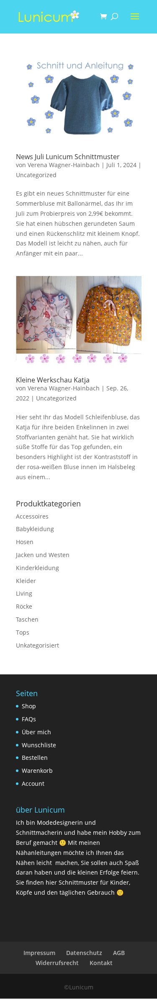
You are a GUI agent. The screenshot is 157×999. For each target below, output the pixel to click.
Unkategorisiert (37, 645)
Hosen (24, 542)
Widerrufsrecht (57, 963)
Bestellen (35, 758)
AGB (119, 953)
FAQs (29, 719)
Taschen (27, 619)
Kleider (26, 581)
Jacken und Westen (42, 555)
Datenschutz (84, 953)
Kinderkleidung (37, 568)
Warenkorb (37, 770)
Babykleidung (35, 529)
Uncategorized (36, 175)
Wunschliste (39, 745)
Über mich (36, 732)
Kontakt (101, 963)
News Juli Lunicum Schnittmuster (68, 156)
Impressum (39, 953)
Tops (22, 632)
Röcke (24, 606)
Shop (29, 706)
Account (33, 783)
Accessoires (32, 516)
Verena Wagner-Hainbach (64, 165)
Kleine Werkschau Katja (53, 380)
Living (24, 593)
